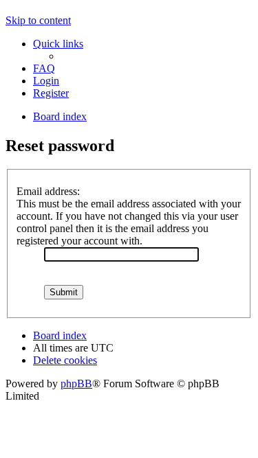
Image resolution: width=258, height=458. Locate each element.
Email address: (48, 191)
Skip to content (38, 20)
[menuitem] (44, 68)
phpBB (76, 383)
